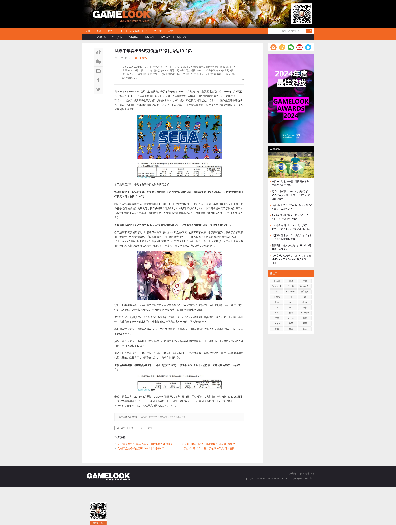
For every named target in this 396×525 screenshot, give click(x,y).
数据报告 (182, 37)
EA (276, 312)
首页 (87, 30)
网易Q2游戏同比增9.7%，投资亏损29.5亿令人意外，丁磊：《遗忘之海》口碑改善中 (291, 195)
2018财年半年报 (125, 427)
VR (276, 291)
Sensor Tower (305, 286)
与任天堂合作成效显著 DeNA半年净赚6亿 (141, 448)
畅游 (291, 328)
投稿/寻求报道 (307, 473)
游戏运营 (165, 37)
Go (309, 30)
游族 (277, 328)
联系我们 (293, 473)
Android (305, 312)
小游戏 (276, 296)
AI (147, 30)
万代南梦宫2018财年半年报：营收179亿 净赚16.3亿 (146, 443)
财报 (150, 427)
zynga (276, 323)
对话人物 (117, 37)
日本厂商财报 (139, 58)
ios (304, 296)
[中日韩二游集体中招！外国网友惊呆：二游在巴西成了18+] (291, 167)
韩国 (291, 307)
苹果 (305, 281)
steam (291, 318)
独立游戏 (135, 30)
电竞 (170, 30)
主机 (120, 30)
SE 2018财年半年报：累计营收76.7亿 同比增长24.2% (209, 443)
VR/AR (158, 30)
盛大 (305, 328)
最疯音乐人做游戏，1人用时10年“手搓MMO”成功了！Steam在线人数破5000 (291, 259)
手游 (109, 30)
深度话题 (101, 37)
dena (305, 302)
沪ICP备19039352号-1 (303, 478)
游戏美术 (133, 37)
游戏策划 (149, 37)
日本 (277, 307)
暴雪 (291, 323)
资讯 (98, 30)
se (140, 427)
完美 (277, 318)
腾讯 (291, 281)
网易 (305, 323)
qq (290, 302)
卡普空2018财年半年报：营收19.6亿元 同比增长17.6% (209, 448)
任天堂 (291, 286)
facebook (277, 286)
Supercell (290, 291)
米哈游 (276, 281)
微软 (305, 307)
